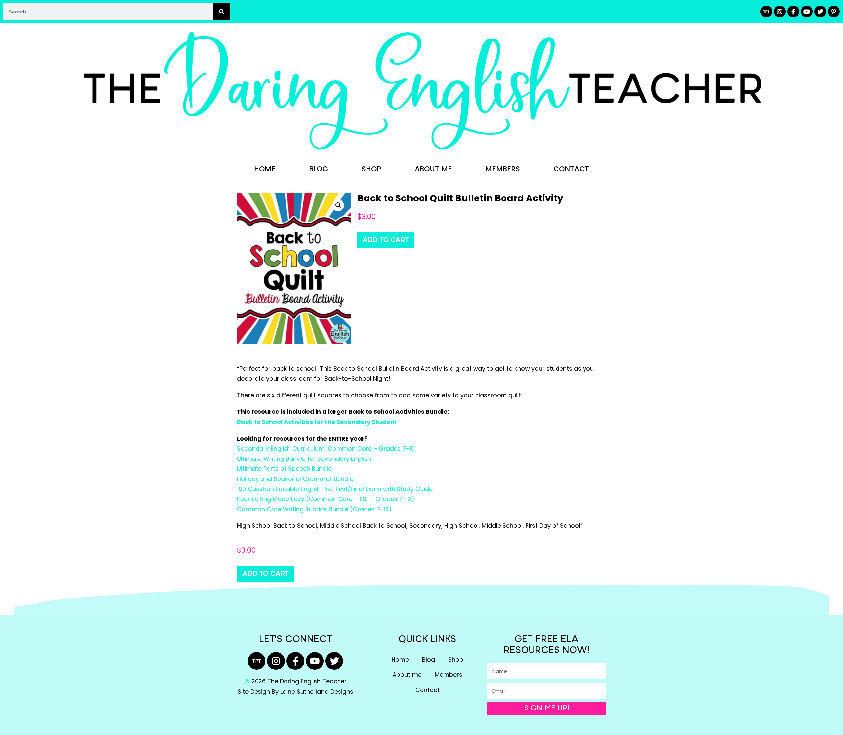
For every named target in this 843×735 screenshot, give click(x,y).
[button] (338, 205)
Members (502, 169)
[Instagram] (780, 11)
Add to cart (386, 240)
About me (433, 169)
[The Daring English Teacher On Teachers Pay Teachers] (766, 11)
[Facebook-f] (793, 11)
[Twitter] (820, 11)
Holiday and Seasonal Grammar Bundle (295, 479)
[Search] (221, 11)
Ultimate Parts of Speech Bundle (284, 468)
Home (264, 169)
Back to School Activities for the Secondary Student (317, 422)
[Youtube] (807, 11)
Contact (571, 169)
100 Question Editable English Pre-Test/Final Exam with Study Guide (335, 489)
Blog (318, 169)
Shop (371, 169)
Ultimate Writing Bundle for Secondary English (304, 459)
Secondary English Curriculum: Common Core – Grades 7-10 (326, 448)
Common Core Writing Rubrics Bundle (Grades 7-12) (314, 509)
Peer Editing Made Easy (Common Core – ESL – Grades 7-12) (325, 499)
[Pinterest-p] (834, 11)
